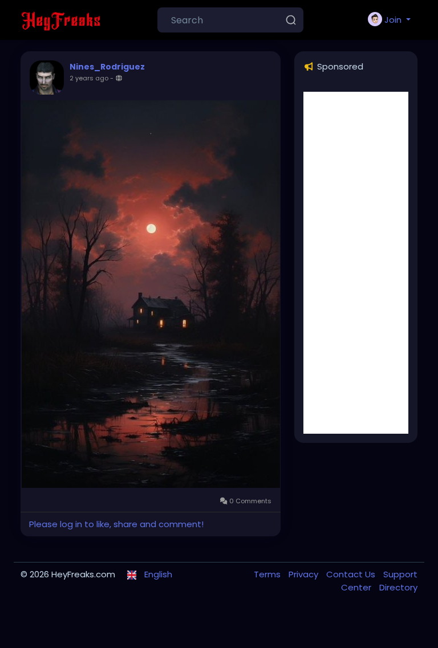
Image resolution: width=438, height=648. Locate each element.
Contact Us (352, 574)
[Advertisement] (355, 263)
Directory (398, 587)
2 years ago (89, 78)
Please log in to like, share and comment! (116, 524)
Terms (268, 574)
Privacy (305, 574)
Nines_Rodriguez (107, 66)
